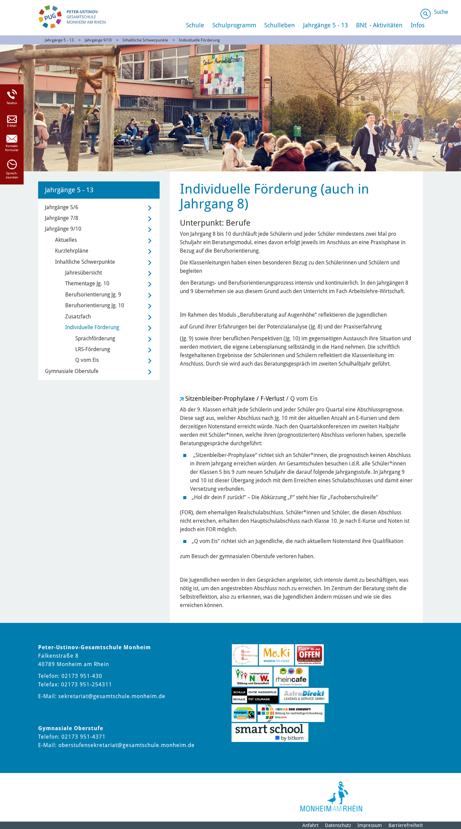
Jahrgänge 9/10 (98, 40)
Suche (441, 12)
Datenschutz (338, 825)
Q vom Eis (87, 360)
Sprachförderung (95, 338)
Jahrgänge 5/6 (61, 207)
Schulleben (279, 25)
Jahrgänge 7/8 (61, 218)
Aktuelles (66, 240)
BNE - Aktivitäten (379, 25)
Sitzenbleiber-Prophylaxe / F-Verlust (234, 398)
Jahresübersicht (83, 272)
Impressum (369, 825)
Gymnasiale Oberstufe (72, 371)
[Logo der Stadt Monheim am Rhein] (331, 796)
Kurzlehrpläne (71, 251)
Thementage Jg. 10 (87, 283)
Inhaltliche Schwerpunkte (145, 40)
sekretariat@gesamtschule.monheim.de (111, 696)
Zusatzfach (78, 316)
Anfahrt (310, 825)
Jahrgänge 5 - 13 (325, 25)
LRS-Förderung (92, 349)
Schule (195, 25)
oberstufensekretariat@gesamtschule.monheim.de (126, 745)
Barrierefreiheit (405, 825)
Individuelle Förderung (199, 40)
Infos (418, 25)
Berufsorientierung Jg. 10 (94, 305)
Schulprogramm (234, 25)
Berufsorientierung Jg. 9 (93, 294)
